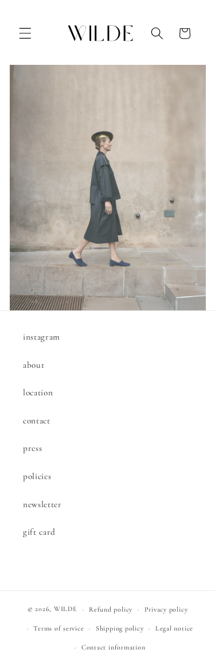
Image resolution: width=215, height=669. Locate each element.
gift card (39, 532)
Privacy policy (166, 609)
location (38, 392)
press (32, 448)
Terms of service (58, 628)
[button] (25, 33)
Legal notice (174, 628)
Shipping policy (120, 628)
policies (37, 476)
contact (36, 420)
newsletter (42, 504)
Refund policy (110, 609)
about (33, 365)
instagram (41, 337)
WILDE (65, 609)
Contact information (113, 647)
